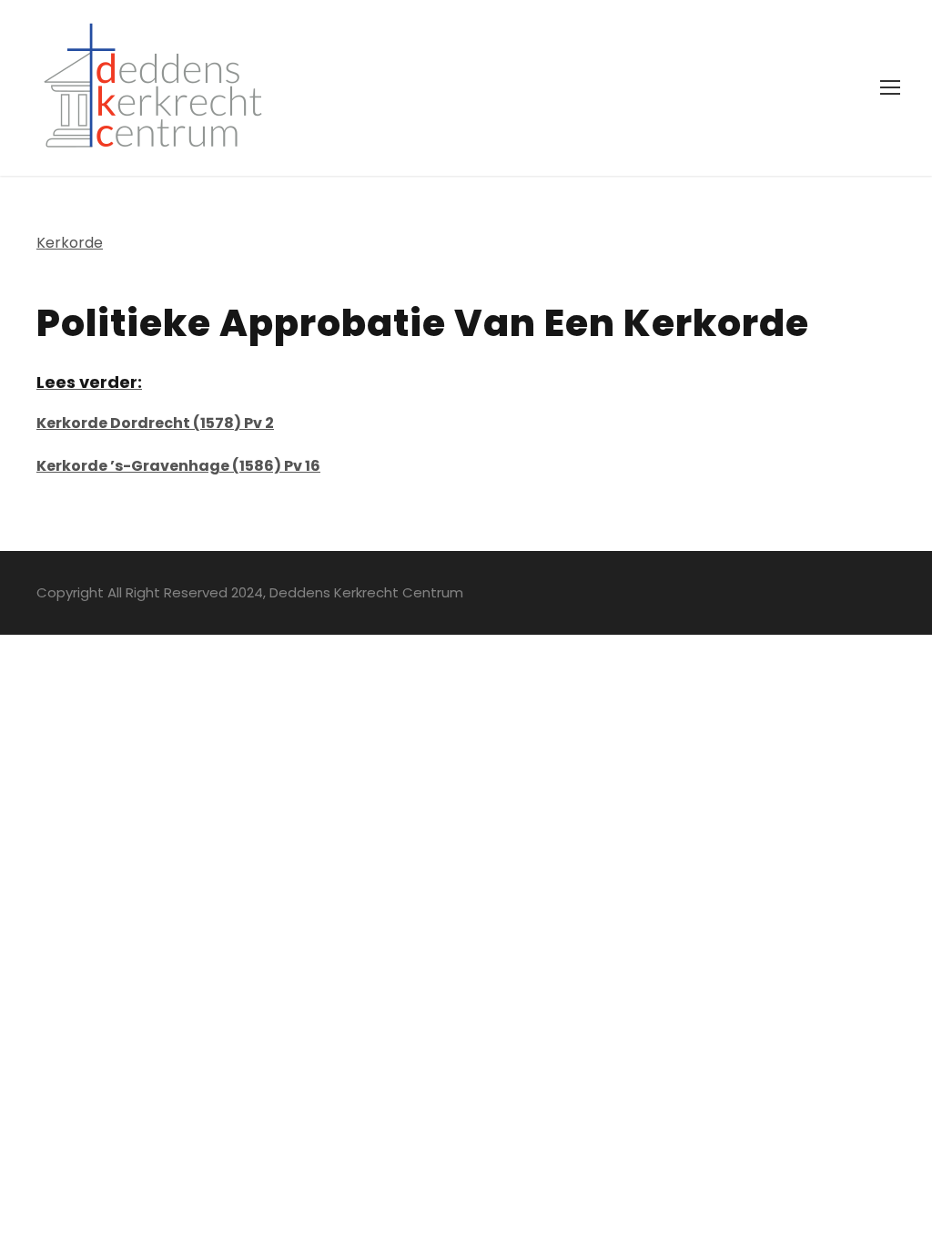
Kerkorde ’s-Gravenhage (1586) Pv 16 (178, 465)
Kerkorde (69, 242)
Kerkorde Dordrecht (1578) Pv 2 (155, 423)
